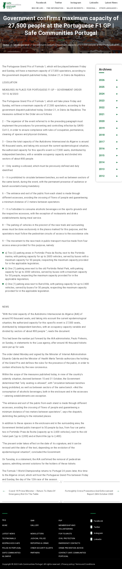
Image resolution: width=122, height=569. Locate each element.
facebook (98, 521)
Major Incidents (75, 8)
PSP (60, 520)
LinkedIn (94, 2)
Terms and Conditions (85, 564)
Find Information (55, 8)
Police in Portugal (11, 548)
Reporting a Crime (39, 543)
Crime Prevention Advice (71, 548)
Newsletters (37, 534)
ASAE (4, 525)
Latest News (111, 2)
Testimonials (9, 538)
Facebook (41, 2)
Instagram (76, 2)
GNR (32, 520)
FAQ (4, 520)
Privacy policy (68, 564)
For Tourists (65, 534)
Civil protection (67, 538)
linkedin (97, 539)
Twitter (58, 2)
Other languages (108, 8)
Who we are (37, 8)
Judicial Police (38, 538)
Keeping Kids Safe (11, 543)
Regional (91, 8)
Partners (35, 553)
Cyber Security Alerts (41, 548)
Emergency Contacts (69, 543)
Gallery (34, 525)
